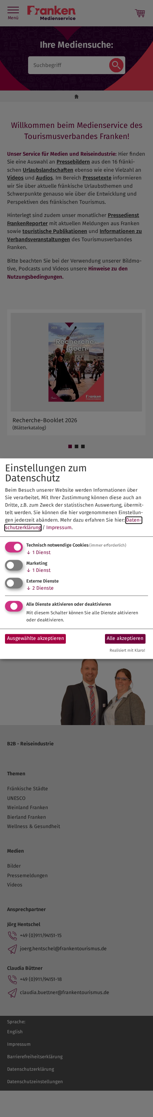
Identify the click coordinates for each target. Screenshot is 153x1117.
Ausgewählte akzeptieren (35, 639)
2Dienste (40, 588)
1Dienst (38, 553)
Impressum (59, 528)
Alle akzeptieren (125, 639)
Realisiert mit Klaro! (127, 650)
